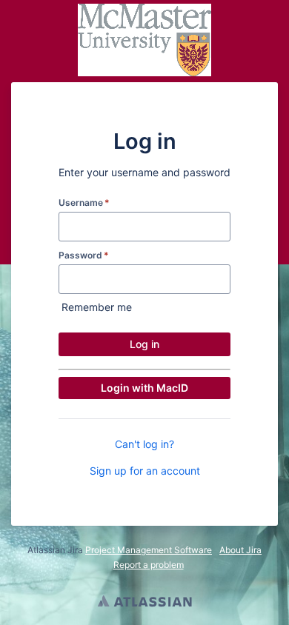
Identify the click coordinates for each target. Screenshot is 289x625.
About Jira (240, 549)
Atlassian (145, 602)
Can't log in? (144, 444)
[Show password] (218, 279)
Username (84, 202)
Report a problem (148, 564)
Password (84, 255)
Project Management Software (148, 549)
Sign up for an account (145, 470)
